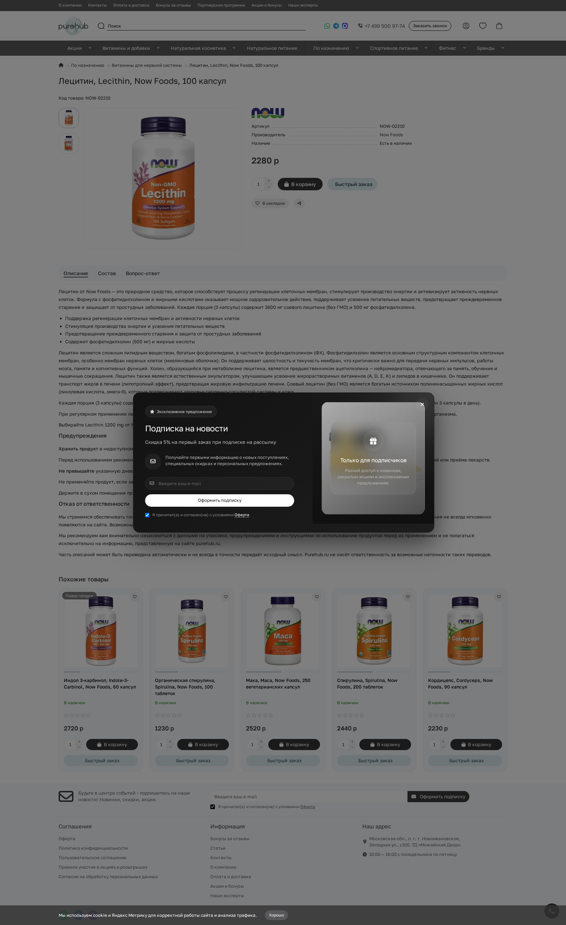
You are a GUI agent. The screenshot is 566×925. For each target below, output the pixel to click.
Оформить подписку (219, 500)
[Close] (422, 404)
